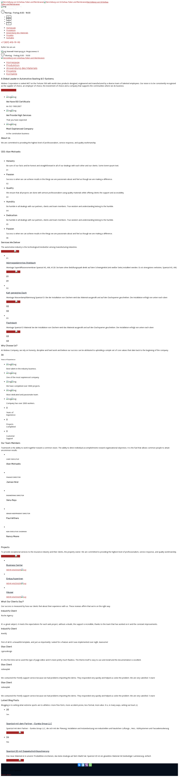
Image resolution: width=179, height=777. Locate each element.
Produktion (11, 30)
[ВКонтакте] (79, 765)
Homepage (11, 28)
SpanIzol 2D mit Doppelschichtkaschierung (27, 751)
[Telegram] (83, 765)
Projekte (9, 35)
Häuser (9, 592)
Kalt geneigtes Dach (16, 293)
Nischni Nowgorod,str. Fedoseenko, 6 (11, 7)
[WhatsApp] (90, 765)
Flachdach (11, 323)
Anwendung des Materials (17, 33)
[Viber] (86, 765)
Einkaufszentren (14, 578)
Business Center (14, 565)
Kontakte (10, 38)
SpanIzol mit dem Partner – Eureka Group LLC (29, 723)
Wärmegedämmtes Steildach (21, 263)
